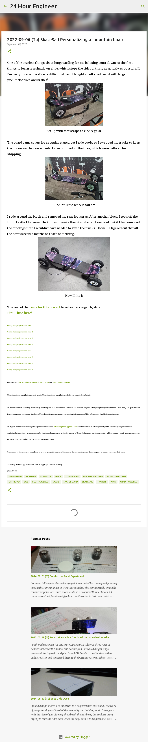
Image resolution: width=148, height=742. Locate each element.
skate (56, 482)
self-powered (40, 482)
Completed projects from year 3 (19, 338)
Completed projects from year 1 (19, 325)
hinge (58, 476)
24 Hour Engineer (33, 6)
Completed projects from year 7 (20, 363)
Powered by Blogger (76, 737)
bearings (31, 476)
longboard (72, 476)
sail (26, 482)
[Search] (62, 6)
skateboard (71, 482)
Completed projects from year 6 (20, 357)
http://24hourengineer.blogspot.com (34, 382)
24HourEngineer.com (61, 382)
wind (113, 482)
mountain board (93, 476)
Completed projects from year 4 (20, 344)
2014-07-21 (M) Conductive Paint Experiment (57, 576)
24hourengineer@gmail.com (65, 427)
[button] (9, 51)
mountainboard (116, 476)
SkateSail (87, 482)
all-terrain (15, 476)
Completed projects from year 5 (20, 351)
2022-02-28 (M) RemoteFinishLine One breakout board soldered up (70, 637)
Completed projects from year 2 (20, 332)
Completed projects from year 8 (20, 370)
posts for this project (44, 307)
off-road (14, 482)
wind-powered (128, 482)
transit (101, 482)
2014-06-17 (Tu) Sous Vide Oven (50, 698)
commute (45, 476)
